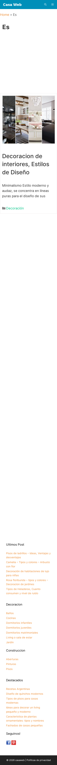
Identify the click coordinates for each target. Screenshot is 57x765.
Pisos (9, 669)
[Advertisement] (28, 64)
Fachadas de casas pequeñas (24, 725)
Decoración (15, 208)
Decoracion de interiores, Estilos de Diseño (25, 164)
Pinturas (11, 664)
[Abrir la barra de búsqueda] (45, 4)
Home (4, 15)
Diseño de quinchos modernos (24, 693)
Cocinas (11, 618)
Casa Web (12, 4)
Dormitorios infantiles (19, 622)
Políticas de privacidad (39, 760)
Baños (10, 613)
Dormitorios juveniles (18, 627)
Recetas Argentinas (18, 688)
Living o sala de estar (19, 637)
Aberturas (12, 659)
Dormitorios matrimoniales (22, 632)
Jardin (10, 642)
